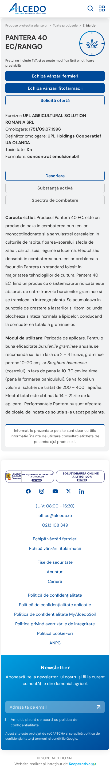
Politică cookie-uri (55, 633)
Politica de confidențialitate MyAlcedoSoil (55, 614)
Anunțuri (55, 572)
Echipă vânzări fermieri (55, 76)
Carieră (55, 581)
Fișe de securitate (55, 562)
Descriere (55, 176)
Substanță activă (55, 188)
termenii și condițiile (50, 738)
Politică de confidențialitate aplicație (55, 604)
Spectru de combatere (55, 200)
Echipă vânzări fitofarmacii (55, 88)
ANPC (55, 643)
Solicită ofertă (55, 100)
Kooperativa (80, 763)
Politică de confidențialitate (55, 595)
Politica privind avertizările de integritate (55, 624)
